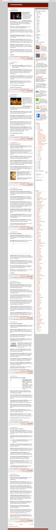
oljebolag (31, 278)
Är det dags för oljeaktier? (16, 233)
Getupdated (38, 241)
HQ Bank (38, 248)
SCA (32, 185)
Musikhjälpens (16, 263)
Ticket (38, 306)
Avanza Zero (18, 372)
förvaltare (26, 372)
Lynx (37, 262)
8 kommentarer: (23, 227)
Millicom (27, 319)
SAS (32, 521)
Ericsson (25, 424)
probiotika (38, 327)
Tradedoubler (39, 308)
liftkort (25, 229)
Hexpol (29, 471)
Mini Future (38, 267)
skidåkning (28, 229)
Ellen (37, 233)
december (39, 129)
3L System (38, 192)
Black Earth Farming (40, 221)
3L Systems (39, 193)
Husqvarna (38, 255)
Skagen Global (30, 373)
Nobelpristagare (26, 277)
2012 (38, 162)
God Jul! (12, 63)
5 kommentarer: (23, 520)
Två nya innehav (41, 98)
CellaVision (38, 225)
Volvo (32, 424)
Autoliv (38, 209)
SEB (37, 290)
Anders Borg (17, 319)
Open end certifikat (40, 275)
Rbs (37, 285)
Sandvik (38, 294)
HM (37, 247)
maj (38, 154)
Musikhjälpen (16, 277)
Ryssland (24, 139)
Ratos (32, 319)
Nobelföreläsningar (21, 277)
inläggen (11, 407)
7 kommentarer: (23, 90)
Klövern (18, 139)
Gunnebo (38, 244)
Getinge (38, 240)
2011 (38, 163)
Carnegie (38, 224)
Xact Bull (38, 321)
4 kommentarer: (23, 276)
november (39, 146)
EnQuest (28, 59)
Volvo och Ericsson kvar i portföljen (18, 377)
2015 (38, 127)
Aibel (14, 319)
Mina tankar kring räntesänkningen (41, 69)
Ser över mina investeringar (16, 323)
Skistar (31, 229)
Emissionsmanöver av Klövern (16, 428)
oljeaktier (31, 277)
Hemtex (38, 251)
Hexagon (38, 252)
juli (38, 151)
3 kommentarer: (23, 423)
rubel (26, 185)
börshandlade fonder (40, 323)
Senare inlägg (10, 524)
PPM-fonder (30, 372)
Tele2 (37, 304)
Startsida (21, 524)
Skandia (38, 298)
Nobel (29, 319)
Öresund (38, 329)
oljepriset (31, 59)
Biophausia (38, 218)
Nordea (38, 270)
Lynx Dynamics (39, 263)
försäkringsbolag (25, 521)
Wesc (37, 317)
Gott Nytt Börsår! (14, 10)
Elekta (21, 319)
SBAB (38, 289)
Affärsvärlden (12, 512)
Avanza (38, 210)
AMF (37, 196)
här (27, 241)
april (38, 155)
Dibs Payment (39, 229)
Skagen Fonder (39, 297)
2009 (38, 166)
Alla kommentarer (40, 177)
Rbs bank (38, 286)
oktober (39, 147)
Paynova (38, 279)
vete (37, 328)
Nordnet (38, 271)
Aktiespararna (39, 201)
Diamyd (38, 228)
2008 (38, 167)
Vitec (37, 312)
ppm (37, 325)
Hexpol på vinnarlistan (15, 475)
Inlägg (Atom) (16, 526)
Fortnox (38, 236)
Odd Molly (38, 274)
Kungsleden (38, 259)
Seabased (29, 424)
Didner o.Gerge (22, 372)
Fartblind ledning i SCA (15, 144)
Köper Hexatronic (42, 90)
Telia (37, 305)
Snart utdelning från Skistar (16, 189)
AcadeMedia (39, 197)
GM (37, 237)
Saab (37, 293)
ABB (37, 194)
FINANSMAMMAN (16, 4)
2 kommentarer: (23, 138)
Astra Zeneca (39, 206)
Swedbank (38, 302)
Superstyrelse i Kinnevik (15, 282)
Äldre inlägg (32, 524)
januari (39, 159)
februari (39, 158)
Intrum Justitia (39, 256)
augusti (39, 150)
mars (39, 156)
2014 (38, 128)
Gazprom (38, 239)
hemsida (30, 454)
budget (26, 471)
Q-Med (38, 282)
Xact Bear (38, 320)
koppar (38, 324)
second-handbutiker (30, 139)
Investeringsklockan (39, 76)
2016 (38, 125)
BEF (37, 213)
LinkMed (38, 260)
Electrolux (38, 232)
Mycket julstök (13, 96)
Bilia (37, 214)
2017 (38, 124)
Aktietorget (38, 202)
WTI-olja (38, 316)
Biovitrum (38, 220)
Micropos (38, 266)
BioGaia (38, 216)
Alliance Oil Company (40, 205)
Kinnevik (23, 319)
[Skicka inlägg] (27, 90)
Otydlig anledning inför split (40, 83)
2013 (38, 161)
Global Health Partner (40, 243)
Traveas (38, 309)
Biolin (37, 217)
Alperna (22, 229)
